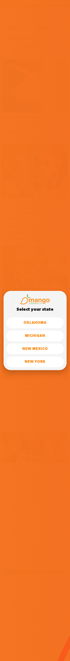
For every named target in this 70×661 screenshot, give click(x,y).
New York (35, 362)
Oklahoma (35, 323)
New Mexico (35, 349)
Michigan (35, 336)
